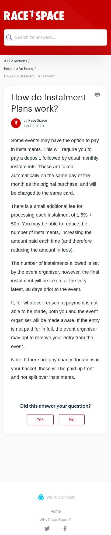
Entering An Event (18, 68)
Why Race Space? (55, 519)
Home (55, 511)
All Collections (15, 61)
